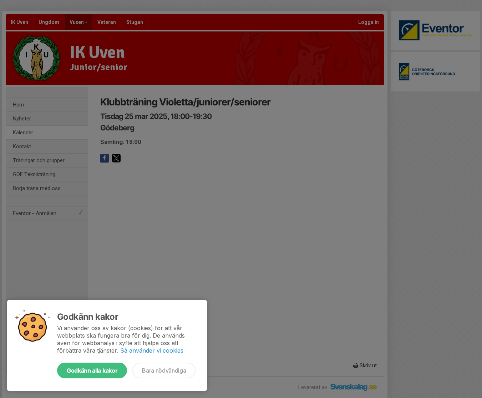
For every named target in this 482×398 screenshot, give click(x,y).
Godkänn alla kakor (92, 370)
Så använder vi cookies (151, 350)
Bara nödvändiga (164, 370)
